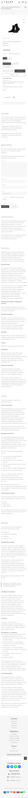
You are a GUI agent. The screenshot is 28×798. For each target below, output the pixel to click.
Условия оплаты (14, 736)
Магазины (14, 725)
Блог (14, 748)
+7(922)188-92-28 (15, 774)
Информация (14, 731)
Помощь (14, 734)
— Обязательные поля (7, 203)
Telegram (11, 766)
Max (19, 766)
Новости (14, 723)
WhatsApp (15, 766)
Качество (14, 742)
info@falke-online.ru (15, 777)
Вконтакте (8, 766)
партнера (8, 668)
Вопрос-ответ (14, 751)
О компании (14, 721)
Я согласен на (13, 198)
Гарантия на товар (14, 740)
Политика (14, 727)
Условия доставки (14, 738)
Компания (14, 718)
